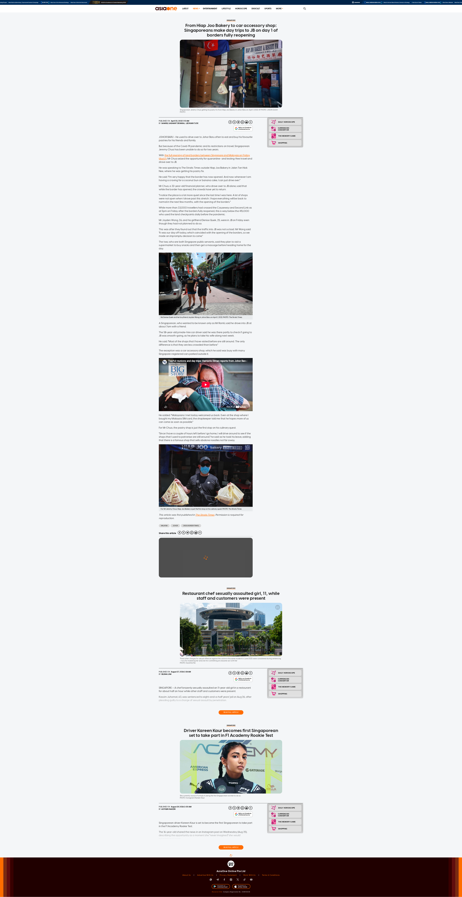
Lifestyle (226, 8)
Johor (175, 525)
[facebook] (230, 122)
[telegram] (238, 122)
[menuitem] (185, 9)
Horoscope (241, 8)
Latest (185, 8)
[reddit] (246, 122)
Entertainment (210, 8)
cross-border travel (191, 525)
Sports (267, 8)
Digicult (256, 8)
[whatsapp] (242, 122)
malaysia (164, 525)
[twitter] (234, 122)
